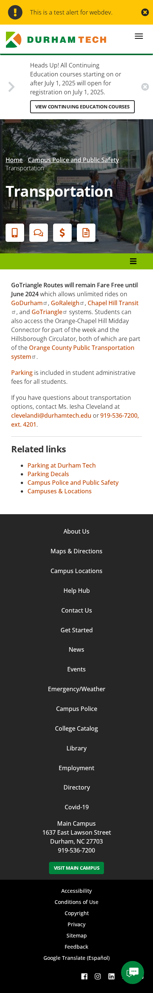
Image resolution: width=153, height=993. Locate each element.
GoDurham (27, 303)
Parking (22, 373)
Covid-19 (77, 807)
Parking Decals (48, 474)
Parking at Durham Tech (61, 465)
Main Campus (76, 823)
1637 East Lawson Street (76, 832)
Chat (38, 233)
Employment (76, 768)
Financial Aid (62, 233)
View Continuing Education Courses (82, 106)
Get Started (77, 630)
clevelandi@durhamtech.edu (51, 415)
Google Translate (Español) (76, 957)
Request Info (86, 233)
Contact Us (76, 610)
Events (76, 669)
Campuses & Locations (59, 491)
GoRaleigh (65, 303)
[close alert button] (145, 12)
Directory (77, 787)
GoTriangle (47, 312)
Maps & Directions (76, 551)
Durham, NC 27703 (76, 841)
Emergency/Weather (76, 689)
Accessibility (76, 890)
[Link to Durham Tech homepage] (58, 40)
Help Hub (77, 590)
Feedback (76, 946)
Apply (15, 233)
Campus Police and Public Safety (73, 160)
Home (14, 160)
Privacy (76, 924)
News (76, 649)
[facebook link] (84, 976)
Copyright (77, 913)
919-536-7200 (76, 850)
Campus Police (76, 709)
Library (76, 748)
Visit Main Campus (77, 867)
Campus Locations (76, 571)
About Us (76, 531)
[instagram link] (97, 976)
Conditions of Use (76, 901)
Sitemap (76, 935)
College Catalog (76, 728)
